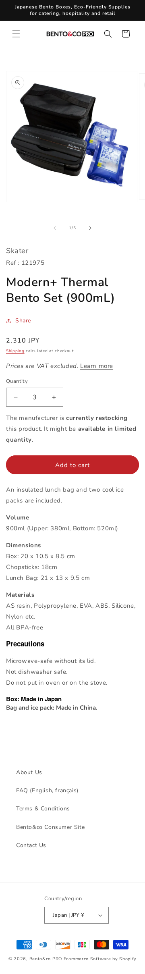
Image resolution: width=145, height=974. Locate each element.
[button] (16, 34)
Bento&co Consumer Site (50, 827)
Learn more (96, 366)
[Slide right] (90, 228)
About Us (29, 772)
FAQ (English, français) (47, 790)
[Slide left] (55, 228)
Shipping (15, 351)
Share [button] (23, 320)
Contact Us (31, 845)
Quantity (17, 381)
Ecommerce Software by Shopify (100, 959)
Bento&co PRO (45, 959)
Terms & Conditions (43, 808)
